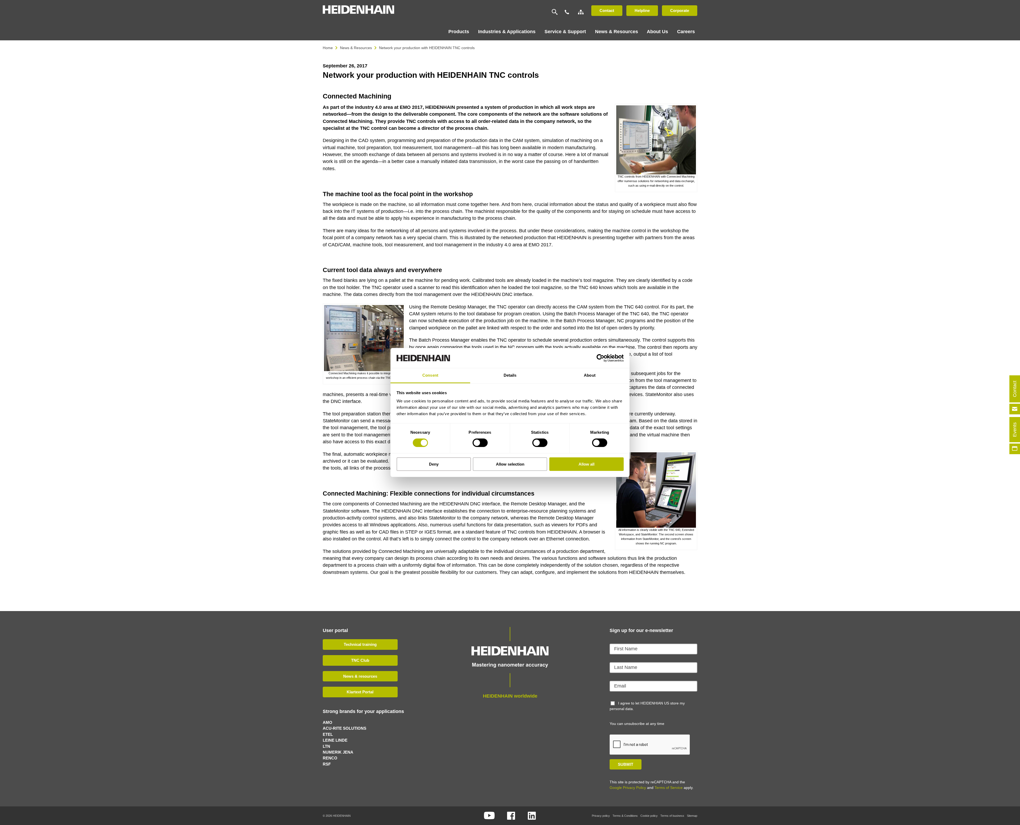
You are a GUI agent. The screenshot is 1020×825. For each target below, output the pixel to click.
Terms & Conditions (625, 815)
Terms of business (672, 815)
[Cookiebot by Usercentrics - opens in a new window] (600, 358)
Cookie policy (649, 815)
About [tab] (590, 375)
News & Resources (356, 48)
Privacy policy (601, 815)
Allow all (586, 464)
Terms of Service (668, 787)
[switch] (480, 443)
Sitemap (692, 815)
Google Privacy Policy (628, 787)
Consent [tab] (430, 375)
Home (328, 48)
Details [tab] (510, 375)
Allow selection (510, 464)
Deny (434, 464)
